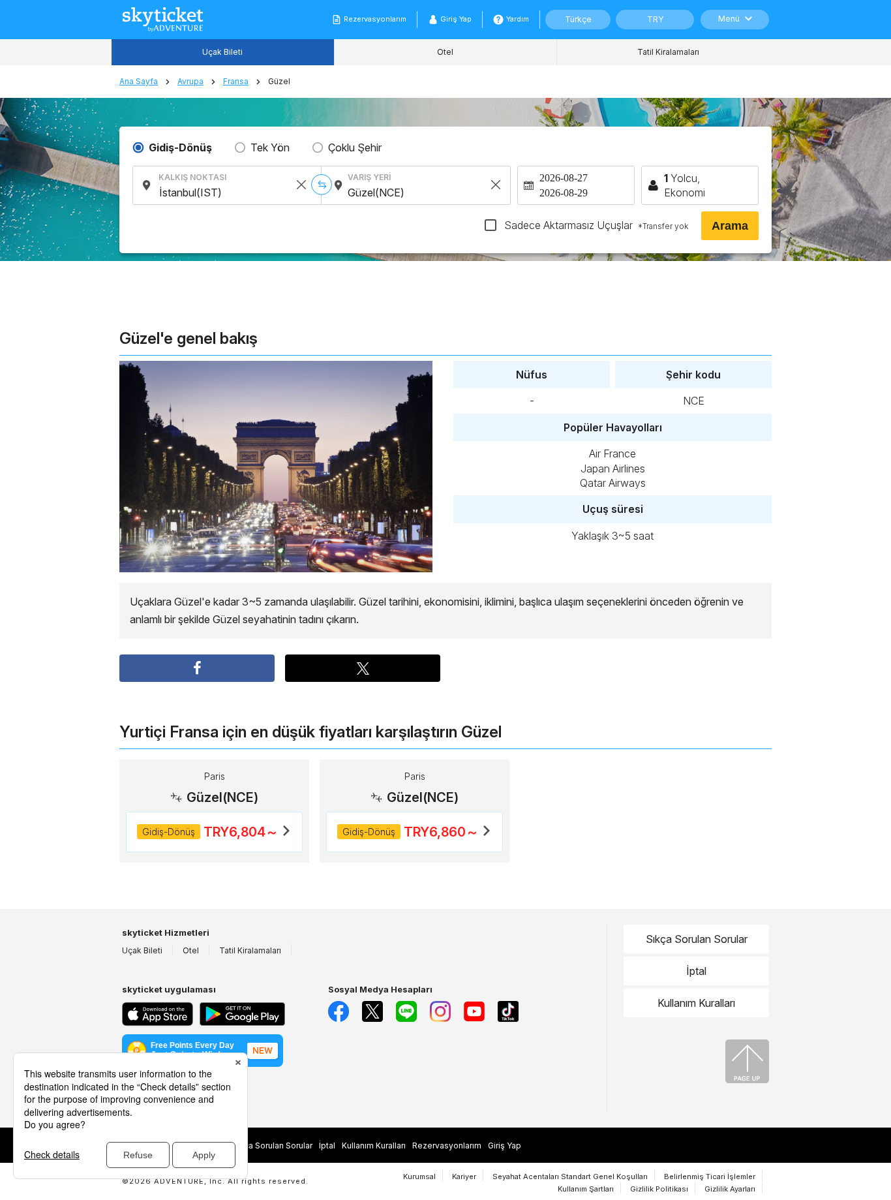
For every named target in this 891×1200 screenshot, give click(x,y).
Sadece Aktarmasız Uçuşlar (595, 225)
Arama (730, 225)
